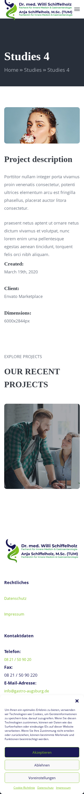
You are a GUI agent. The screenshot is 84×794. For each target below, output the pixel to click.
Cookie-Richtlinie (24, 788)
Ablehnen (42, 765)
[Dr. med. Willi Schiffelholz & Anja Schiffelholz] (38, 9)
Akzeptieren (42, 752)
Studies (33, 69)
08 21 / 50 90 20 (17, 659)
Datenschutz (45, 788)
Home (11, 69)
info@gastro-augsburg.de (26, 691)
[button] (77, 701)
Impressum (63, 788)
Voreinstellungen (42, 777)
